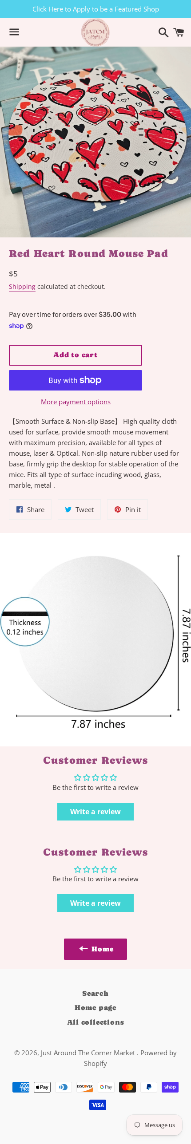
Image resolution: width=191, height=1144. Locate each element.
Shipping (22, 286)
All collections (95, 1022)
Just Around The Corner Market (89, 1052)
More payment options (76, 401)
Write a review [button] (95, 812)
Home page (95, 1007)
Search (95, 993)
